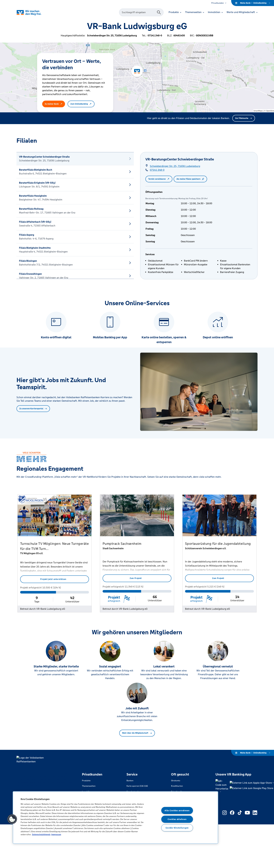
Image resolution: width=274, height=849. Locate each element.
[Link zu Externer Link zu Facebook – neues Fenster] (232, 812)
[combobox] (138, 12)
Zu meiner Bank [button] (52, 104)
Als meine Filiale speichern (188, 179)
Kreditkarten (177, 786)
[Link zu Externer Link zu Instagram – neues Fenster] (224, 812)
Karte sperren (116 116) (137, 786)
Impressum (56, 834)
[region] (115, 817)
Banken (130, 780)
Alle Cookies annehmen (177, 810)
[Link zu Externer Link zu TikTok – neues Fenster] (239, 812)
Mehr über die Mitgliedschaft (135, 733)
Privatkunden (217, 3)
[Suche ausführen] (159, 12)
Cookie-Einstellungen (177, 827)
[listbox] (75, 215)
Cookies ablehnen (177, 819)
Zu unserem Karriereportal (31, 408)
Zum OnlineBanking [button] (79, 104)
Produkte (86, 780)
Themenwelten (88, 786)
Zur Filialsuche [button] (241, 118)
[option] (75, 158)
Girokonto (175, 780)
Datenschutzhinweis (41, 834)
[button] (12, 819)
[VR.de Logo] (33, 12)
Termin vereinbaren (157, 179)
